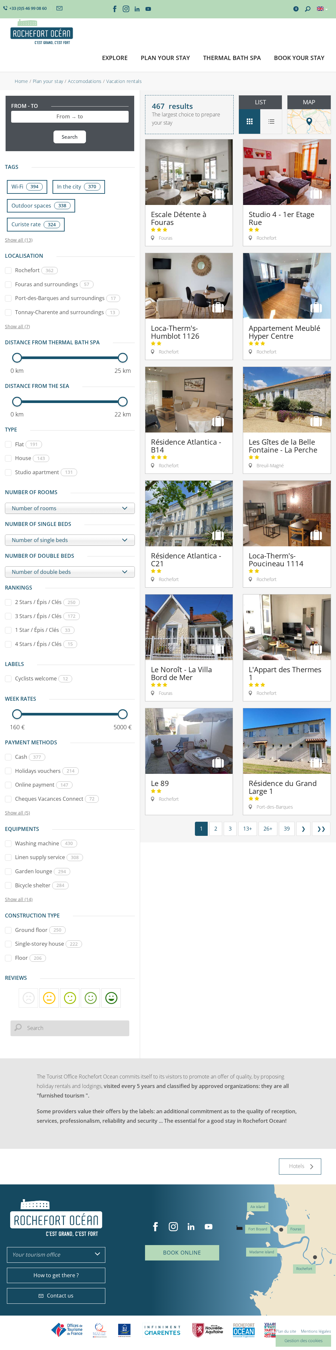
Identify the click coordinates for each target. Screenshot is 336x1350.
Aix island (257, 1207)
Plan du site (286, 1331)
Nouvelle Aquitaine (207, 1330)
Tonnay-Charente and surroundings (65, 312)
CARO (244, 1330)
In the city (76, 186)
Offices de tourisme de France (67, 1330)
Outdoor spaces (38, 205)
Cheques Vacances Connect (54, 798)
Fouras (296, 1229)
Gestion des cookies (303, 1340)
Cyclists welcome (41, 678)
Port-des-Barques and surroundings (65, 298)
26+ (267, 828)
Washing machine (44, 843)
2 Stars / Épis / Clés (45, 602)
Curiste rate (33, 224)
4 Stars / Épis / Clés (44, 644)
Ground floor (38, 930)
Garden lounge (40, 871)
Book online (182, 1252)
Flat (26, 444)
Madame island (261, 1252)
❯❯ (321, 828)
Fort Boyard (257, 1229)
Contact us (60, 1295)
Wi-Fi (24, 186)
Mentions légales (316, 1331)
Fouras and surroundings (52, 284)
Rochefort (34, 270)
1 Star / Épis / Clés (42, 630)
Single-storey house (46, 943)
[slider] (17, 358)
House (30, 458)
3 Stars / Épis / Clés (45, 616)
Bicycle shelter (39, 885)
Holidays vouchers (44, 771)
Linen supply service (47, 857)
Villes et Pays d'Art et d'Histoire (270, 1330)
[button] (114, 58)
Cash (28, 756)
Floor (28, 957)
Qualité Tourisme (100, 1330)
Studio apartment (44, 472)
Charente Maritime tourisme (162, 1330)
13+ (247, 828)
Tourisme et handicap (124, 1330)
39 (287, 828)
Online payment (41, 784)
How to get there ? (56, 1275)
